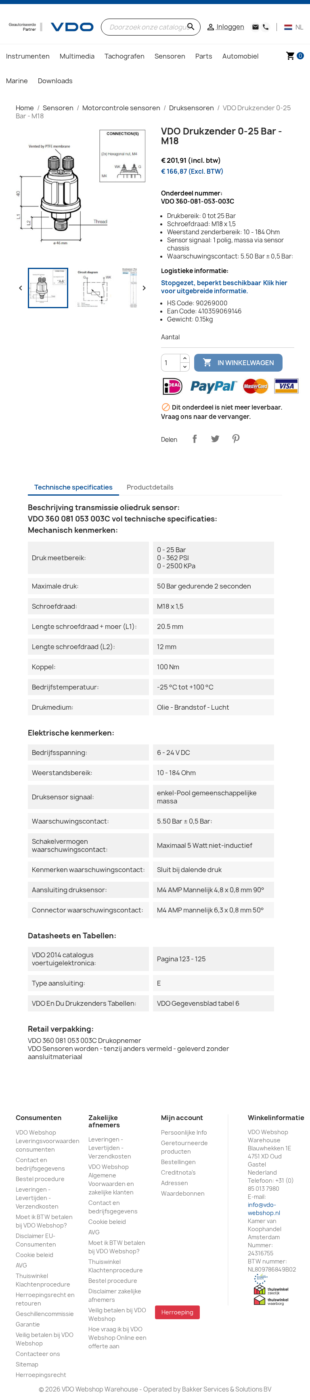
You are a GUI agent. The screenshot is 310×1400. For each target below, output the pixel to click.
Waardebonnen (183, 1193)
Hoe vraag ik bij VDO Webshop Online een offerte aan (117, 1337)
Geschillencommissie (45, 1314)
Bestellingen (178, 1162)
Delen (194, 439)
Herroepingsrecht (41, 1375)
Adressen (174, 1183)
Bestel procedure (40, 1179)
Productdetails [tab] (150, 487)
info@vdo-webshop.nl (264, 1209)
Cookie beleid (34, 1255)
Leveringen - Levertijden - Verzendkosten (37, 1198)
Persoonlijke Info (184, 1132)
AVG (21, 1265)
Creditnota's (178, 1172)
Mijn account (182, 1117)
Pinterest (236, 439)
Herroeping (177, 1312)
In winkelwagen (238, 362)
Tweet (215, 439)
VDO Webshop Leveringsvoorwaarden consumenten (48, 1141)
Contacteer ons (38, 1354)
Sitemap (27, 1364)
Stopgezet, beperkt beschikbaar (224, 287)
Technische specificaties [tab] (73, 487)
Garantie (28, 1324)
